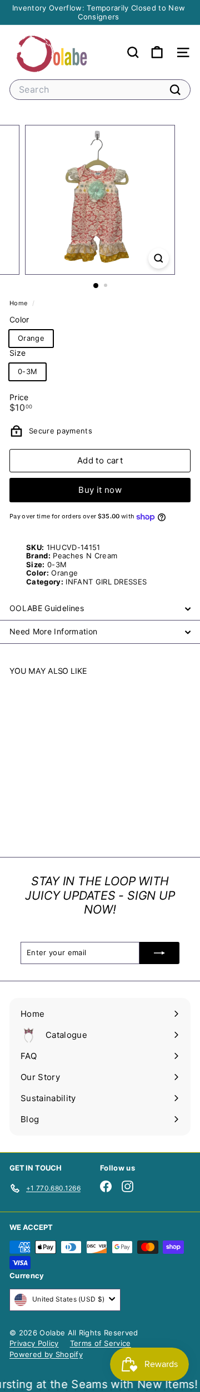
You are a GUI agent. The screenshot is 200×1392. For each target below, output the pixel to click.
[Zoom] (158, 258)
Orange (31, 338)
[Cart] (157, 52)
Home (19, 303)
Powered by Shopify (46, 1354)
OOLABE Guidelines (46, 608)
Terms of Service (100, 1343)
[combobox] (100, 89)
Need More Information (53, 631)
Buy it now (100, 490)
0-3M (27, 371)
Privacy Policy (34, 1343)
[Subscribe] (159, 953)
